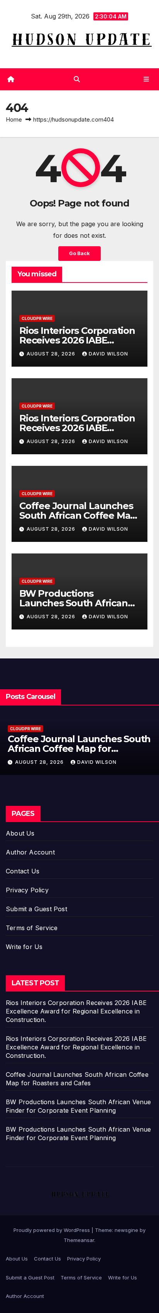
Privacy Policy (27, 890)
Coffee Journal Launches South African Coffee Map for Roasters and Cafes (77, 515)
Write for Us (24, 947)
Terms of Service (32, 928)
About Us (20, 833)
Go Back (79, 253)
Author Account (30, 852)
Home (14, 119)
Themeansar (79, 1240)
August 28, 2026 (52, 354)
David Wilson (108, 354)
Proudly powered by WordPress (52, 1230)
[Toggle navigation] (146, 79)
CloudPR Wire (37, 318)
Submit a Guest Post (36, 909)
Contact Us (22, 871)
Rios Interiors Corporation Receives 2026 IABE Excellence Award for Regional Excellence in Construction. (76, 1011)
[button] (77, 79)
